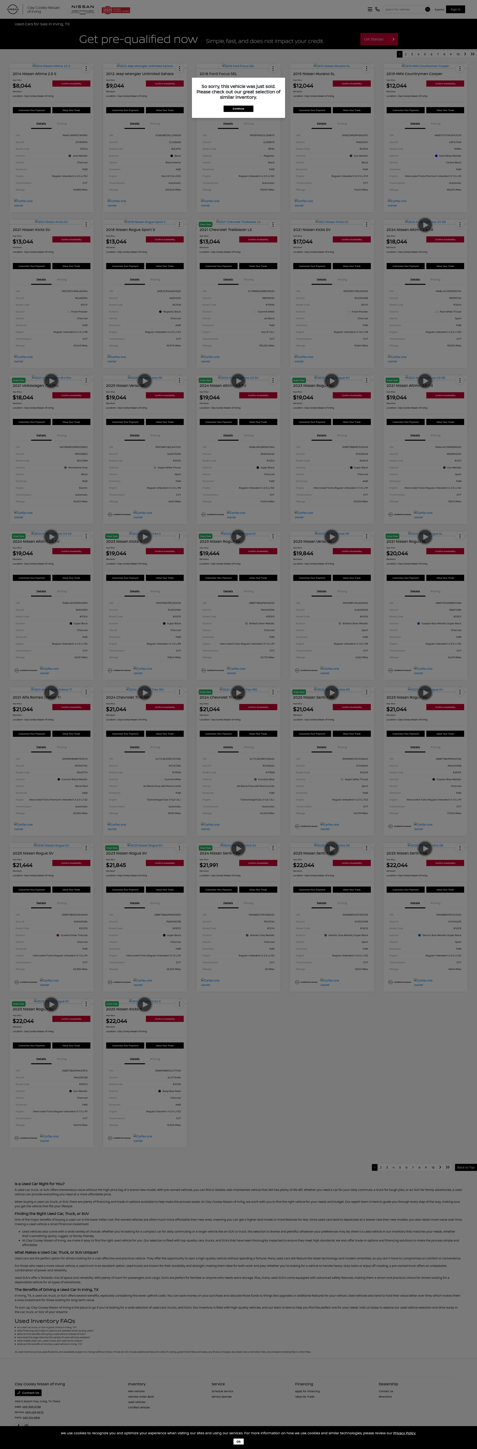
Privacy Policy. (404, 1433)
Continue (238, 108)
